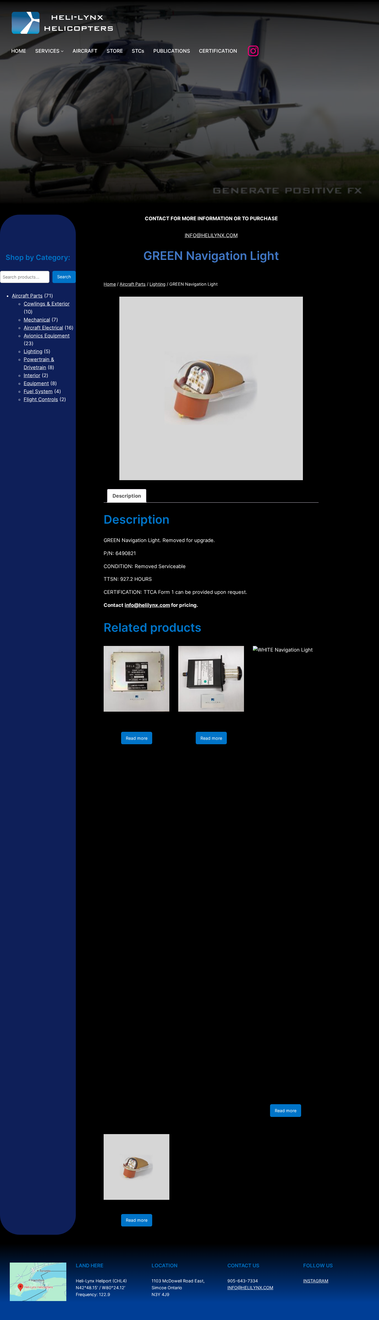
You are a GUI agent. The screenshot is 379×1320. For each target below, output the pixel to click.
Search (64, 276)
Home (110, 284)
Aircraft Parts (133, 284)
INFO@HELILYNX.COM (211, 235)
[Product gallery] (211, 388)
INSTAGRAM (315, 1280)
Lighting (158, 284)
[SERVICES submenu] (62, 50)
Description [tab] (127, 496)
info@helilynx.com (147, 605)
